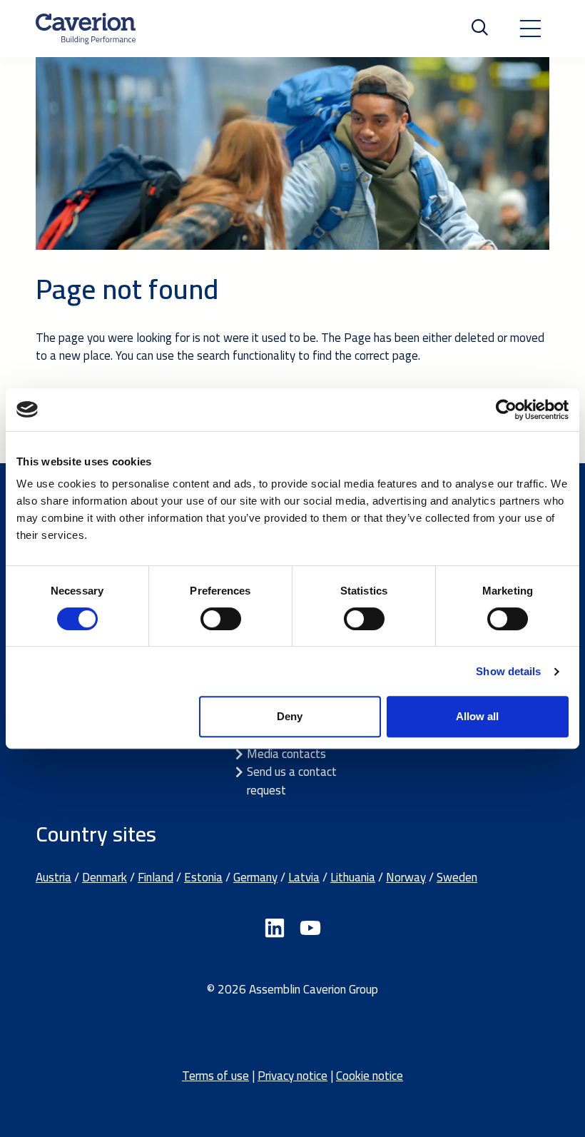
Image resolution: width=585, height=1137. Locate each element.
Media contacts (286, 753)
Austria (53, 877)
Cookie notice (369, 1075)
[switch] (220, 618)
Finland (155, 877)
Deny (289, 716)
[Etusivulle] (86, 28)
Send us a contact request (292, 781)
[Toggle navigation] (530, 28)
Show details (508, 671)
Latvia (304, 877)
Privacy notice (292, 1075)
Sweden (457, 877)
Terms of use (215, 1075)
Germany (255, 877)
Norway (406, 877)
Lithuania (352, 877)
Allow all (477, 716)
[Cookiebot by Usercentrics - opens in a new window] (506, 409)
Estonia (203, 877)
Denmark (104, 877)
